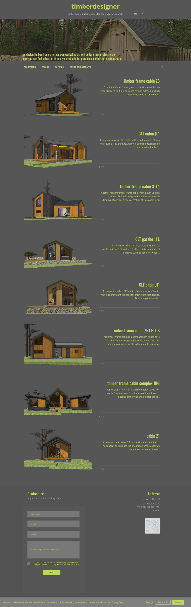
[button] (163, 67)
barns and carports (80, 67)
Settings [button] (149, 602)
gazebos (59, 67)
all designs (30, 67)
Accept (178, 602)
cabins (45, 67)
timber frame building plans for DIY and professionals (95, 13)
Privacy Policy (117, 602)
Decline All (163, 602)
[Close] (187, 602)
